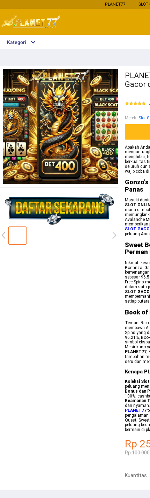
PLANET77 (115, 4)
